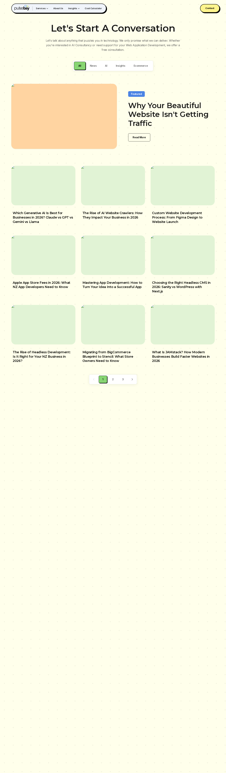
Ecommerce (141, 65)
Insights (72, 8)
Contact (209, 8)
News (93, 65)
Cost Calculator (93, 8)
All (79, 65)
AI (106, 65)
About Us (58, 8)
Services (41, 8)
